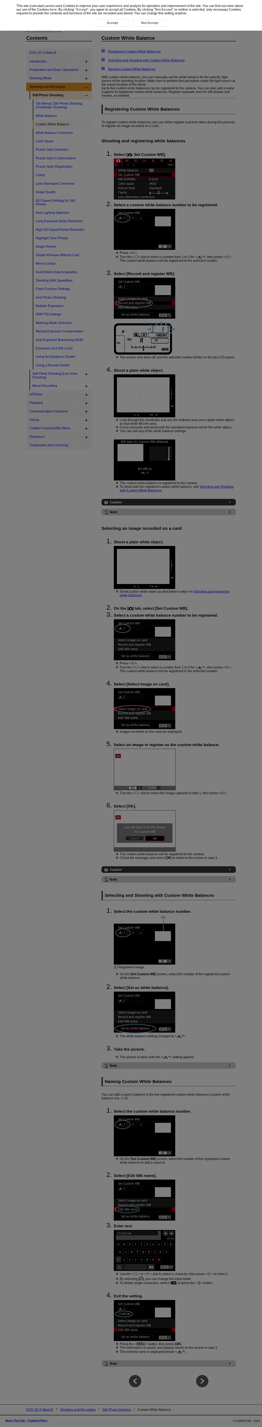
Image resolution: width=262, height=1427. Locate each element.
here (53, 9)
